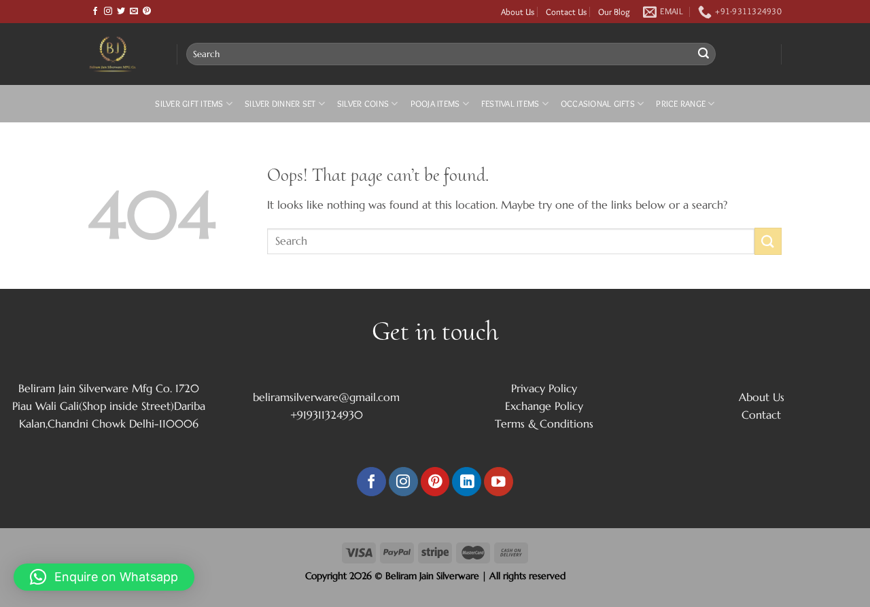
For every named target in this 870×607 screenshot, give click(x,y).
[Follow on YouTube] (498, 481)
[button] (104, 577)
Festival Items (510, 104)
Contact (761, 414)
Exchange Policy (544, 406)
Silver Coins (363, 104)
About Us (517, 11)
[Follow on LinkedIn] (466, 481)
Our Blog (614, 11)
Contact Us (566, 11)
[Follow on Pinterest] (147, 11)
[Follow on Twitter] (121, 11)
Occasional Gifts (598, 104)
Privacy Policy (544, 388)
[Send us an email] (134, 11)
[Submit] (703, 54)
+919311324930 (326, 414)
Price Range (681, 104)
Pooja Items (435, 104)
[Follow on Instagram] (108, 11)
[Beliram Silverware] (122, 54)
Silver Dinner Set (280, 104)
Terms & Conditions (544, 423)
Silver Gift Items (189, 104)
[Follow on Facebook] (95, 11)
